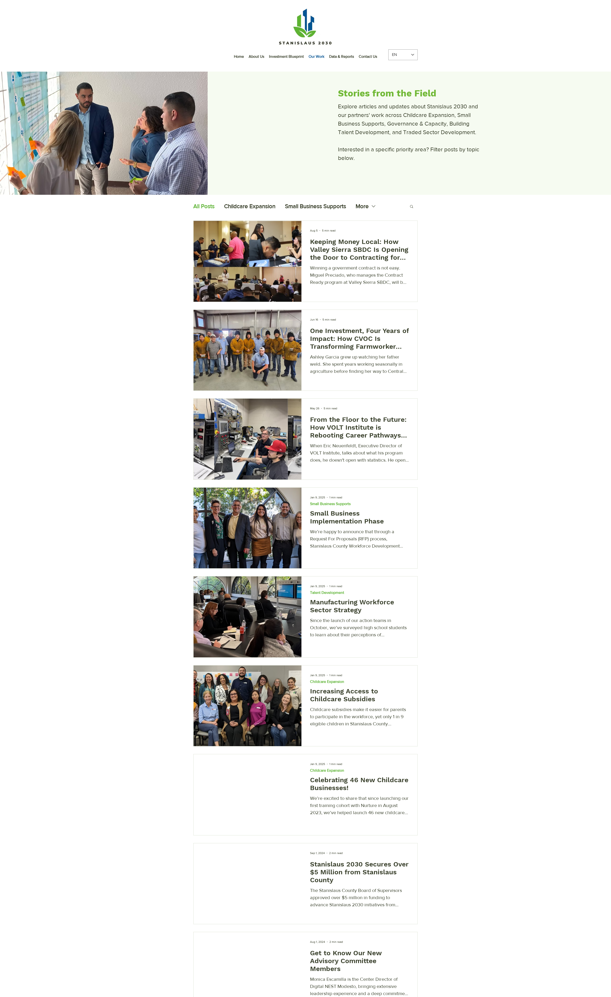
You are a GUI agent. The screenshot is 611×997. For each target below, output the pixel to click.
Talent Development (327, 593)
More (362, 206)
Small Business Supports (315, 206)
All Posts (204, 206)
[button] (411, 206)
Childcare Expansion (249, 206)
